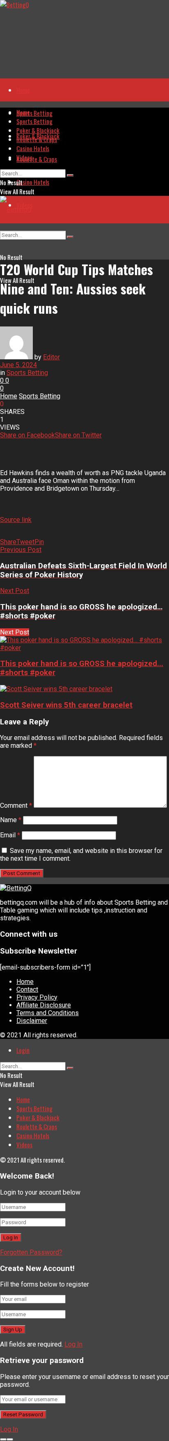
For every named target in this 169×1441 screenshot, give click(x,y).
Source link (16, 520)
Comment (16, 805)
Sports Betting (34, 112)
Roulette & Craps (36, 158)
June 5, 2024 (18, 365)
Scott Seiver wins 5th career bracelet (66, 705)
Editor (51, 357)
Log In (73, 1344)
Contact (27, 989)
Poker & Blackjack (37, 130)
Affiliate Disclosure (43, 1005)
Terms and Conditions (47, 1013)
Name (10, 820)
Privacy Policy (36, 997)
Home (23, 89)
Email (10, 835)
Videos (24, 157)
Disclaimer (31, 1021)
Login (23, 1050)
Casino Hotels (32, 181)
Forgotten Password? (31, 1252)
